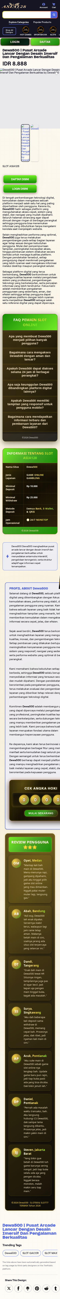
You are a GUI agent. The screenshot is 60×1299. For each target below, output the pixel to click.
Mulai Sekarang (41, 813)
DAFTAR (45, 42)
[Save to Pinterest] (37, 1288)
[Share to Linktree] (28, 1288)
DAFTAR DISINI (20, 179)
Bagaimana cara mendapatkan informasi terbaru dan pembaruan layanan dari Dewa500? (30, 422)
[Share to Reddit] (46, 1288)
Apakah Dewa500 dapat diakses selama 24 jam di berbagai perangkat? (30, 372)
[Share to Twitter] (9, 1288)
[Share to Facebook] (18, 1288)
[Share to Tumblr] (56, 1288)
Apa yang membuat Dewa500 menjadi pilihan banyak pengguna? (30, 340)
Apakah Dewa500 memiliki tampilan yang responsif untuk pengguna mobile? (30, 404)
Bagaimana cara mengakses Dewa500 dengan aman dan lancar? (30, 356)
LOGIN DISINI (20, 188)
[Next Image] (57, 99)
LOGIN (15, 42)
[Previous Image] (2, 99)
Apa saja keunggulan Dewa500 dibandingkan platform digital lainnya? (30, 388)
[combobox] (27, 14)
